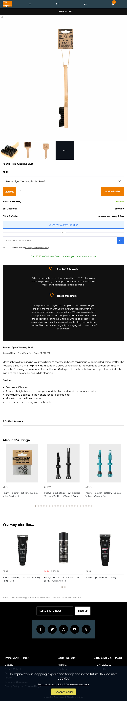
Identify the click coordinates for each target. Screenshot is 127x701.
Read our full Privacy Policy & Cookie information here (63, 684)
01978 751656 (102, 665)
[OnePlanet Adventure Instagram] (63, 629)
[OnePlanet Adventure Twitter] (52, 629)
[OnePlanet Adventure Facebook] (40, 629)
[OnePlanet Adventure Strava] (86, 629)
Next (121, 477)
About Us (62, 664)
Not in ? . (26, 247)
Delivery (9, 664)
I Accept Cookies (63, 692)
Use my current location (64, 224)
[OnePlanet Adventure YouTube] (74, 629)
